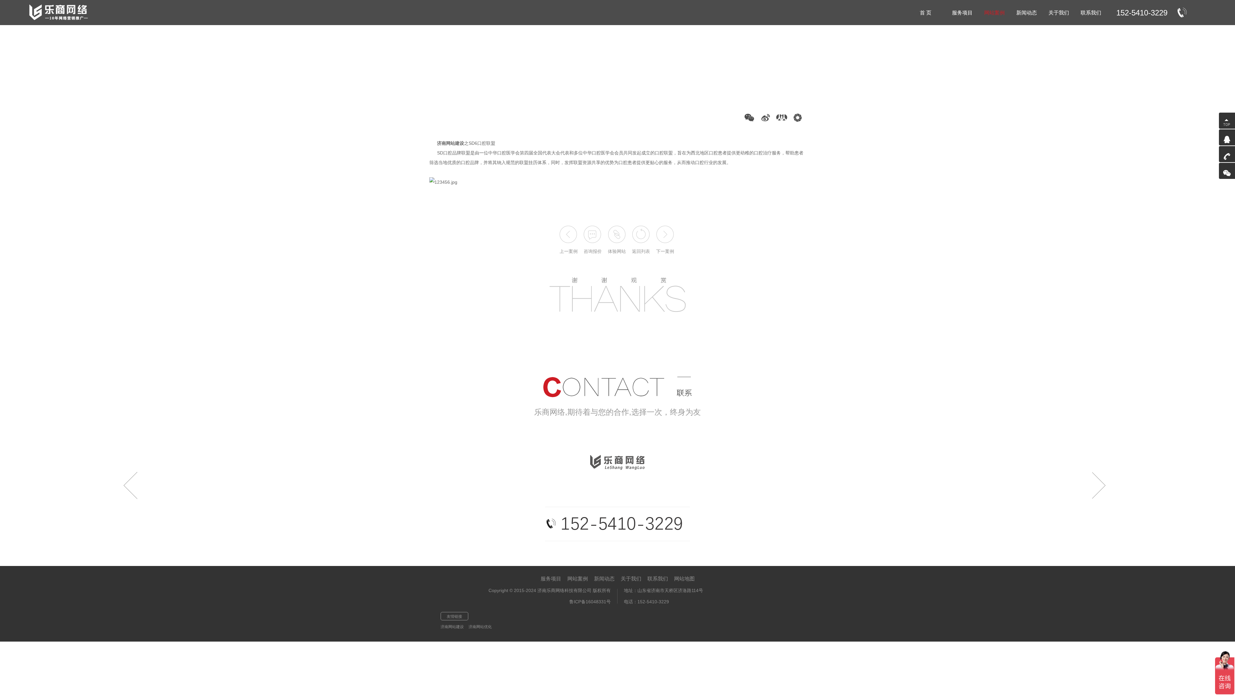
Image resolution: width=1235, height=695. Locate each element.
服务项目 (551, 578)
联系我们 (657, 578)
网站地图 (684, 578)
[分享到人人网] (781, 117)
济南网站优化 (480, 627)
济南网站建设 (452, 627)
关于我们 (631, 578)
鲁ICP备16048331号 (590, 601)
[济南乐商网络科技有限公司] (61, 13)
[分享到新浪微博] (765, 117)
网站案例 (577, 578)
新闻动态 (604, 578)
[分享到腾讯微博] (797, 117)
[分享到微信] (749, 117)
